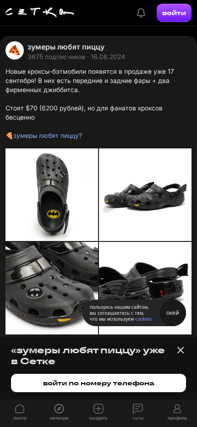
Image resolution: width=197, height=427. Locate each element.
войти (174, 12)
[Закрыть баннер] (180, 350)
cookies (143, 319)
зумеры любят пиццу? (47, 135)
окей (172, 313)
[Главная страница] (39, 12)
